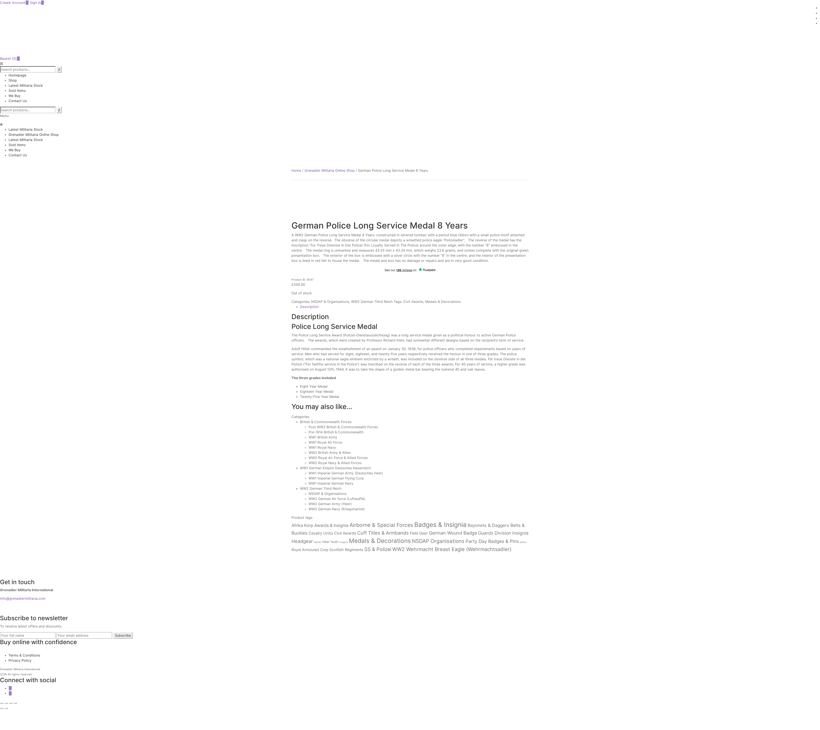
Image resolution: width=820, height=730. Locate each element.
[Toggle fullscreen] (6, 703)
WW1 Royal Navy (322, 447)
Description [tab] (309, 307)
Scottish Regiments (346, 549)
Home (296, 170)
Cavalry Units (321, 533)
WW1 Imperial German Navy (331, 483)
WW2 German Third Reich (371, 301)
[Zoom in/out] (1, 703)
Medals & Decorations (443, 301)
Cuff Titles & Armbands (383, 533)
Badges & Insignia (440, 524)
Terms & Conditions (24, 655)
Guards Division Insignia (503, 533)
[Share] (10, 703)
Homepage (17, 75)
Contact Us (18, 101)
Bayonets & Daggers (488, 525)
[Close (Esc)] (15, 703)
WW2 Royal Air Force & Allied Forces (338, 458)
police (523, 542)
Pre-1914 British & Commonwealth (336, 432)
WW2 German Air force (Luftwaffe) (337, 499)
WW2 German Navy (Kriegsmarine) (337, 509)
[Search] (59, 110)
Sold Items (17, 90)
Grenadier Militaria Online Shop (34, 134)
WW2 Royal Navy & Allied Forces (335, 463)
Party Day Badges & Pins (492, 541)
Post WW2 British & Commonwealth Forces (343, 427)
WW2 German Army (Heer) (330, 504)
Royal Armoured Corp (309, 549)
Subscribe (123, 635)
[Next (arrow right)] (6, 708)
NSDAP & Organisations (330, 301)
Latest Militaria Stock (26, 85)
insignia (343, 542)
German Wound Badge (453, 533)
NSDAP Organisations (438, 541)
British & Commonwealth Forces (325, 422)
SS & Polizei (377, 549)
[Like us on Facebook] (10, 688)
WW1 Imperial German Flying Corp (336, 478)
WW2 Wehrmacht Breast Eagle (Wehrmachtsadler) (451, 549)
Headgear (302, 541)
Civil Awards (413, 301)
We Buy (14, 96)
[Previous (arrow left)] (1, 708)
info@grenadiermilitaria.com (22, 598)
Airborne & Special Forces (381, 525)
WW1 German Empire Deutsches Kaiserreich (335, 468)
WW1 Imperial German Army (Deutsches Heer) (346, 473)
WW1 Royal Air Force (325, 442)
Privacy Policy (20, 660)
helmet (317, 542)
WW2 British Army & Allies (330, 452)
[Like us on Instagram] (10, 693)
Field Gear (419, 533)
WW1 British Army (323, 437)
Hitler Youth (330, 542)
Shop (13, 80)
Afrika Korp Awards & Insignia (319, 525)
